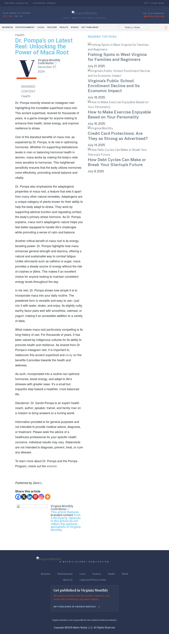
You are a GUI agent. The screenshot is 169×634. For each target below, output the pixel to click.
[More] (47, 497)
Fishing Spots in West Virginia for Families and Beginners (117, 57)
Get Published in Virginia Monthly (75, 607)
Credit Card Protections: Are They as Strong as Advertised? (118, 136)
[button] (133, 27)
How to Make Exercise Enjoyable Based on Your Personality (119, 114)
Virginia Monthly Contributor (49, 61)
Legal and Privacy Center (93, 579)
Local (41, 27)
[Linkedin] (30, 497)
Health (64, 27)
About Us (67, 579)
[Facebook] (18, 497)
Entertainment (25, 27)
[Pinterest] (35, 497)
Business (7, 27)
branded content (62, 515)
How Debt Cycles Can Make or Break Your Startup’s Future (117, 162)
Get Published (89, 27)
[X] (24, 497)
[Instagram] (41, 497)
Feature (52, 27)
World (75, 27)
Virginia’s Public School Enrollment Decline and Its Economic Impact (114, 85)
